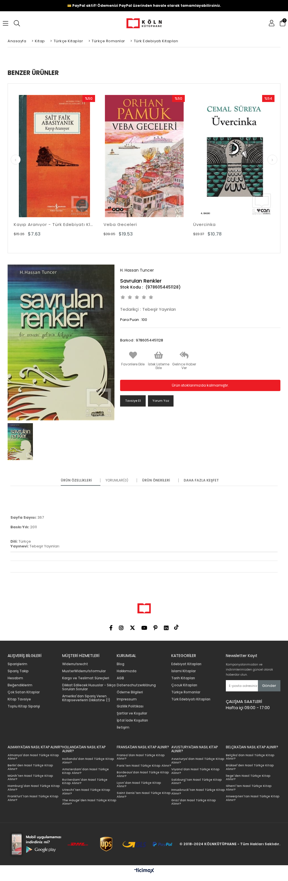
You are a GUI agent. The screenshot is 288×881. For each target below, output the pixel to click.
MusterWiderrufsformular (84, 671)
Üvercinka (204, 224)
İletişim (123, 727)
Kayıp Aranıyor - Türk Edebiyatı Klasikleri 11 (54, 224)
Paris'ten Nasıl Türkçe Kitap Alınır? (144, 765)
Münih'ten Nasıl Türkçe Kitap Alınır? (30, 777)
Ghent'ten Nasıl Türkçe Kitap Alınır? (249, 787)
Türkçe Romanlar (185, 692)
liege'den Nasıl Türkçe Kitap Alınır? (248, 777)
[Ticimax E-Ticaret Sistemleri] (144, 871)
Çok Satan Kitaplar (24, 692)
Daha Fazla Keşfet (201, 480)
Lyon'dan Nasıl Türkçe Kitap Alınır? (139, 784)
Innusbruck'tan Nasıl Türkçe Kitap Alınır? (198, 791)
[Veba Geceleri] (144, 156)
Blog (120, 664)
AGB (120, 678)
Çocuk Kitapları (184, 685)
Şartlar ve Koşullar (132, 713)
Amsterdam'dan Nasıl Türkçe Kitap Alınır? (85, 771)
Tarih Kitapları (183, 678)
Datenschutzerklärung (136, 685)
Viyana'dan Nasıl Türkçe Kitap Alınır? (195, 771)
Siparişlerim (17, 664)
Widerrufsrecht (75, 664)
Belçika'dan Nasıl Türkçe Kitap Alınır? (250, 756)
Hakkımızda (126, 671)
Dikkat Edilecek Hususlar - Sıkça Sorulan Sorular (89, 687)
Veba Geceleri (120, 224)
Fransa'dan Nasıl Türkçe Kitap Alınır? (141, 756)
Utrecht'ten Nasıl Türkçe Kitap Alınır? (86, 791)
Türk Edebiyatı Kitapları (190, 699)
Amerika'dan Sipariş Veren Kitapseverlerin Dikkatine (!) (86, 698)
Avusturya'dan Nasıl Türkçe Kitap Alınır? (197, 760)
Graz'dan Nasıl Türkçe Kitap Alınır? (193, 801)
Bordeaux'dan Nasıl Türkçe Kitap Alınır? (143, 774)
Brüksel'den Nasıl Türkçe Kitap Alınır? (250, 767)
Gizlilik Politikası (130, 706)
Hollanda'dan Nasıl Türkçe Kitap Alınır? (88, 760)
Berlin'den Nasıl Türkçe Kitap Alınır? (30, 767)
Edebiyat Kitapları (186, 664)
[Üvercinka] (233, 156)
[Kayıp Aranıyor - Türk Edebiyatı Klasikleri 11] (54, 156)
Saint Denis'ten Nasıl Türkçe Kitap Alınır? (144, 794)
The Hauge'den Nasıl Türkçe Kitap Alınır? (89, 801)
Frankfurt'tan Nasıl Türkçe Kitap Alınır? (33, 798)
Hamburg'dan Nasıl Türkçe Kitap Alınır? (34, 787)
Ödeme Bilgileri (130, 692)
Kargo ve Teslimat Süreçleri (85, 678)
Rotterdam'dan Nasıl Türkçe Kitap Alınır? (84, 781)
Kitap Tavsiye (19, 699)
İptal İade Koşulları (132, 720)
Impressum (127, 699)
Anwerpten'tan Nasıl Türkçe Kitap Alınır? (253, 798)
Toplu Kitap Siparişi (24, 706)
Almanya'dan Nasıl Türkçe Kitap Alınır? (33, 756)
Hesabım (15, 678)
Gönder (269, 685)
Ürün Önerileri (156, 480)
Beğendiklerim (20, 685)
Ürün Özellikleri (76, 480)
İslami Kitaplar (183, 671)
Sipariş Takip (18, 671)
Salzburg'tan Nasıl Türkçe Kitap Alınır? (196, 781)
